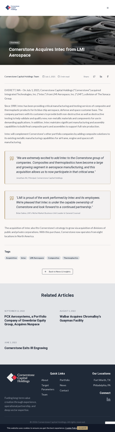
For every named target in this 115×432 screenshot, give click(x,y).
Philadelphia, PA (102, 385)
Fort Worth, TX (102, 380)
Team (44, 394)
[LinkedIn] (109, 399)
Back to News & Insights (60, 271)
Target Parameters (47, 387)
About (44, 380)
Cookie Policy (71, 428)
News (63, 385)
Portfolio (65, 380)
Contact (64, 390)
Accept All (82, 428)
